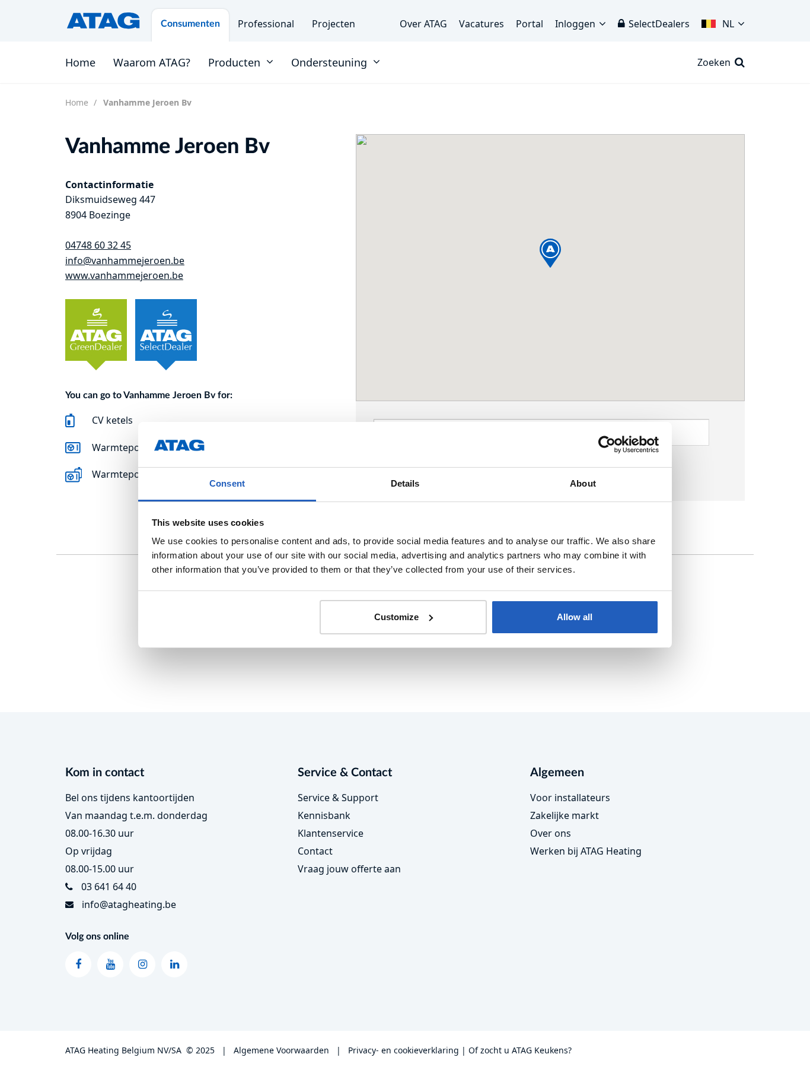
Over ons (550, 833)
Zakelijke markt (564, 815)
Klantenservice (330, 833)
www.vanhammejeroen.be (124, 275)
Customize (396, 617)
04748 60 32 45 (98, 245)
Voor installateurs (570, 797)
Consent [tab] (227, 483)
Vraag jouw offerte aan (349, 868)
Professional (266, 23)
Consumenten (190, 23)
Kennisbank (324, 815)
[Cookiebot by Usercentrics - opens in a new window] (607, 444)
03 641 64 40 (108, 886)
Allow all (574, 617)
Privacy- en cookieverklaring (403, 1050)
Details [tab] (405, 483)
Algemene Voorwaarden (281, 1050)
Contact (315, 851)
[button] (723, 21)
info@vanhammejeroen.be (124, 260)
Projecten (333, 23)
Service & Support (338, 797)
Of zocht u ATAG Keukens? (520, 1050)
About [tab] (583, 483)
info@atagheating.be (129, 904)
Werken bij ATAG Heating (586, 851)
